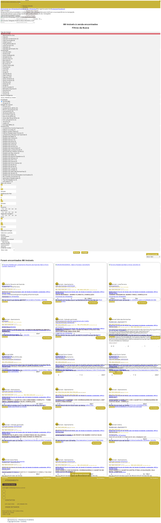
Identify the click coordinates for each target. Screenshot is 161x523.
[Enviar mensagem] (41, 19)
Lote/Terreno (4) (8, 45)
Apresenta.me (12, 518)
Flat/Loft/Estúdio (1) (9, 44)
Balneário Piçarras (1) (9, 89)
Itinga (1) (5, 72)
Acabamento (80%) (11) (10, 108)
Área (2, 217)
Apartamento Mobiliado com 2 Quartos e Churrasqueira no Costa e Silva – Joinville (133, 400)
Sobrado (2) (6, 47)
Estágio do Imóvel (7, 105)
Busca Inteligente (7, 95)
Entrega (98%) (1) (8, 125)
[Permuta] (6, 246)
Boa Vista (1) (6, 60)
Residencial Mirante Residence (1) (14, 156)
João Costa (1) (7, 75)
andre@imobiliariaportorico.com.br (13, 488)
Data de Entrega (6, 230)
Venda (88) (6, 101)
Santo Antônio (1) (8, 79)
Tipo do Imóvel (6, 32)
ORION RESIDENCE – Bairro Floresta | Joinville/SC (74, 294)
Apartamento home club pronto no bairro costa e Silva (78, 435)
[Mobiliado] (5, 238)
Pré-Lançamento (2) (9, 120)
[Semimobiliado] (5, 236)
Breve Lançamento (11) (10, 110)
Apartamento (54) (9, 35)
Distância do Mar (6, 193)
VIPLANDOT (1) (8, 181)
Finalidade (4, 100)
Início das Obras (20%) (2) (11, 118)
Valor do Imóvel (6, 183)
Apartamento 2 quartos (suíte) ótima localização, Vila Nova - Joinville (132, 470)
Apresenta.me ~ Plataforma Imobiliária (20, 520)
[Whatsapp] (3, 497)
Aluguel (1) (6, 103)
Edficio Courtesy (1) (9, 130)
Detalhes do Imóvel (7, 239)
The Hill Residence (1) (10, 180)
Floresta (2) (6, 67)
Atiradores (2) (7, 57)
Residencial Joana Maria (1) (11, 148)
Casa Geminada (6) (9, 40)
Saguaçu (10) (7, 77)
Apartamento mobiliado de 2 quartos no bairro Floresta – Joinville (26, 330)
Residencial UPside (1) (10, 170)
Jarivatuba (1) (7, 74)
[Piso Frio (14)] (12, 242)
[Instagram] (3, 491)
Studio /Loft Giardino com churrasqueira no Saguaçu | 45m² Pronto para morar (80, 400)
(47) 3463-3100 (9, 504)
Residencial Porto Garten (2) (12, 163)
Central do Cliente (9, 484)
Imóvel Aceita (5, 243)
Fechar (160, 1)
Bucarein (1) (7, 64)
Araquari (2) (6, 84)
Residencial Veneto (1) (10, 173)
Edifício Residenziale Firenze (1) (13, 133)
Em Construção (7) (9, 115)
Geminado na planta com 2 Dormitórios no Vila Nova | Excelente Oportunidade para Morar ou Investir (24, 435)
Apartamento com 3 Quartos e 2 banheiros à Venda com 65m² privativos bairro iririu (26, 471)
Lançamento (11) (8, 111)
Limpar (84, 252)
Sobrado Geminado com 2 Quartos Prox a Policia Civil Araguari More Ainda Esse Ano (77, 330)
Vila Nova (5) (7, 82)
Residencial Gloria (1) (9, 145)
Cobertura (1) (7, 42)
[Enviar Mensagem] (34, 22)
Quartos (3, 207)
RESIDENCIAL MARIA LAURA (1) (13, 151)
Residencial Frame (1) (10, 143)
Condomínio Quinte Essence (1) (13, 128)
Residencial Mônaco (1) (10, 158)
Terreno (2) (6, 121)
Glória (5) (6, 69)
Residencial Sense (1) (9, 166)
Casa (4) (5, 37)
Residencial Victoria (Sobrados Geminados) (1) (18, 175)
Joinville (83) (7, 52)
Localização (4, 50)
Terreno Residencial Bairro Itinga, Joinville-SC (128, 294)
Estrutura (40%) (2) (9, 116)
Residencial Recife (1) (10, 165)
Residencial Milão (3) (9, 155)
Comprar (5, 302)
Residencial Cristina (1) (10, 138)
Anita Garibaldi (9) (9, 55)
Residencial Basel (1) (9, 136)
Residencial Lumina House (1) (12, 150)
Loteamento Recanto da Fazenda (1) (15, 135)
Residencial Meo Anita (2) (11, 153)
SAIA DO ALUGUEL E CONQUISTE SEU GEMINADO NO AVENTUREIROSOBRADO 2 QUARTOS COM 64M (127, 436)
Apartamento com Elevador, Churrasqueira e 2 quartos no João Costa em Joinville (79, 470)
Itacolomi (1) (7, 90)
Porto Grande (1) (8, 87)
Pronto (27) (6, 106)
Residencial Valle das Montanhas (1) (14, 171)
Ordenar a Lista (6, 248)
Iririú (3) (5, 70)
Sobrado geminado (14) (10, 49)
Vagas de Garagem (7, 214)
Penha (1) (6, 92)
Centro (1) (6, 94)
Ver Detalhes (47, 302)
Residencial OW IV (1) (10, 160)
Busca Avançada (152, 254)
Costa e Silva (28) (8, 65)
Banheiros (4, 210)
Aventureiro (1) (8, 59)
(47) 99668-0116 (22, 504)
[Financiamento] (6, 245)
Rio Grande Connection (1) (11, 176)
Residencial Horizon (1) (10, 146)
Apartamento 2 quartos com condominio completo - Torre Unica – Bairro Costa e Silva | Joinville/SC (26, 400)
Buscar (76, 252)
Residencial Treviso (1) (10, 168)
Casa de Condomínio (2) (10, 39)
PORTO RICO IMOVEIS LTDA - (11, 2)
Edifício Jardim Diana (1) (10, 131)
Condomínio (5, 126)
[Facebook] (3, 494)
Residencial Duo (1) (9, 140)
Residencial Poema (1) (10, 161)
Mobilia (3, 235)
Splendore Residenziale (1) (11, 178)
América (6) (6, 53)
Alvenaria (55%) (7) (9, 113)
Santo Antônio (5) (8, 80)
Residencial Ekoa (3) (9, 141)
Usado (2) (6, 123)
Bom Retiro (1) (7, 62)
